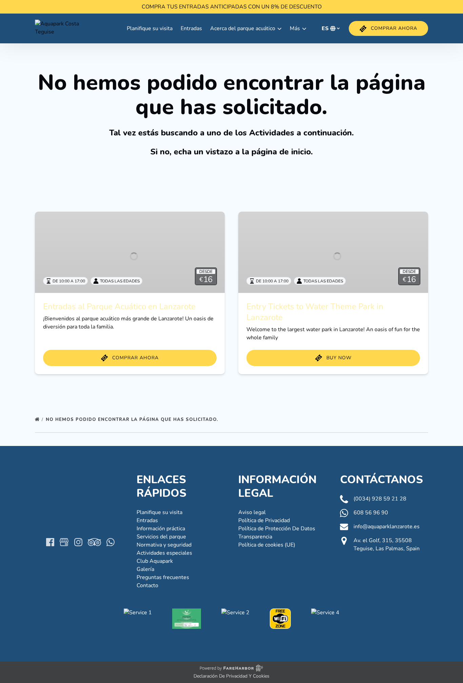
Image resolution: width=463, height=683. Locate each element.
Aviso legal (252, 512)
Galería (145, 569)
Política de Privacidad (264, 520)
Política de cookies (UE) (266, 545)
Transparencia (255, 536)
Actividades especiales (164, 553)
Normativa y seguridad (164, 545)
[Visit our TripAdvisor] (94, 542)
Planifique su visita (150, 28)
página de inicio (281, 151)
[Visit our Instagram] (78, 542)
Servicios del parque (161, 536)
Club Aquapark (155, 561)
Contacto (147, 585)
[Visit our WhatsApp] (110, 542)
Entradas (191, 28)
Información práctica (161, 528)
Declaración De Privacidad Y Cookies (231, 676)
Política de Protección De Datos (276, 528)
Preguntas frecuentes (163, 577)
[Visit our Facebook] (50, 542)
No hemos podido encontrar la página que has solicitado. (133, 420)
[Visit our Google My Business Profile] (64, 542)
